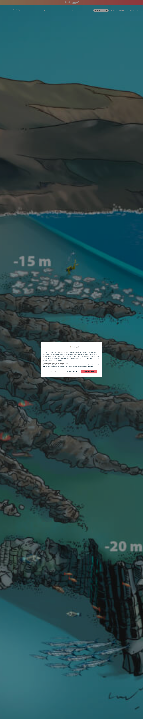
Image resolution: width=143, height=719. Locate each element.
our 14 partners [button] (63, 352)
